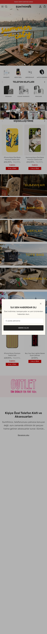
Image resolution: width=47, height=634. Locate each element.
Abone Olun (23, 328)
